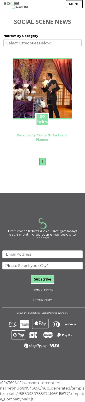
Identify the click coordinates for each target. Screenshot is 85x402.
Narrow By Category (20, 36)
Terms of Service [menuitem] (42, 289)
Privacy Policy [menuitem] (42, 299)
